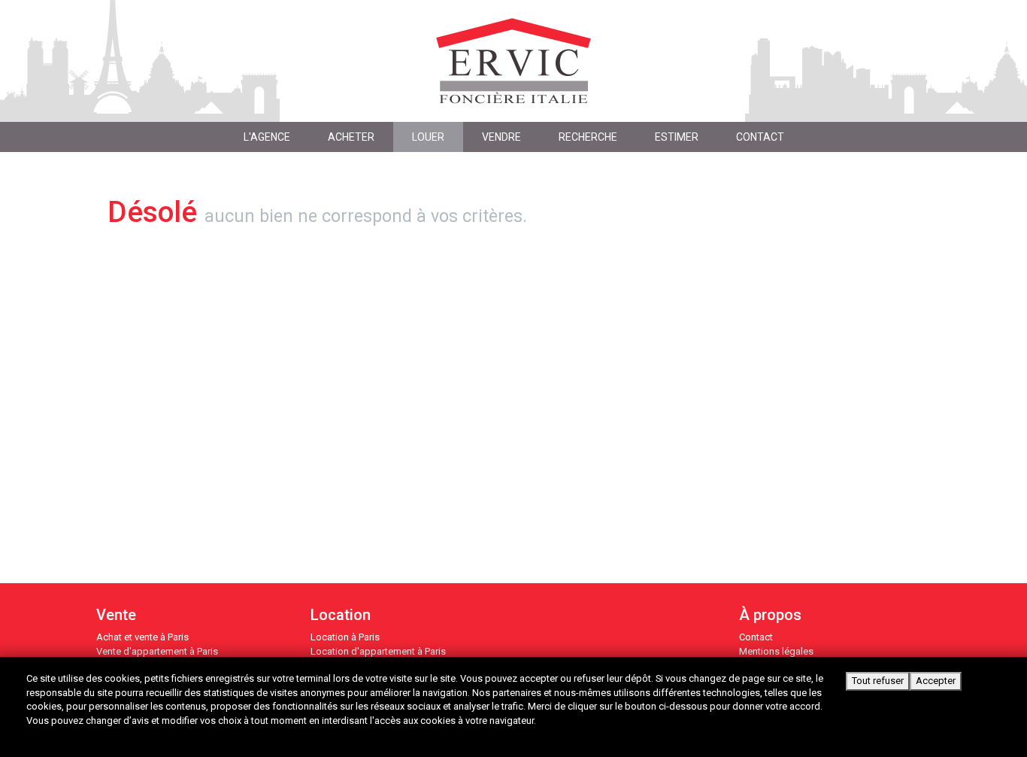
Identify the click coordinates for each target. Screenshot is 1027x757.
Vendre (501, 137)
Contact (756, 637)
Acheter (351, 137)
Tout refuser (878, 680)
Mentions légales (776, 651)
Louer (428, 137)
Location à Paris (345, 637)
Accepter (936, 680)
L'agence (267, 137)
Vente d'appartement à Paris (157, 651)
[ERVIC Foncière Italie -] (513, 61)
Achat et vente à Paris (142, 637)
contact (760, 137)
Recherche (588, 137)
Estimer (676, 137)
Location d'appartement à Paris (378, 651)
